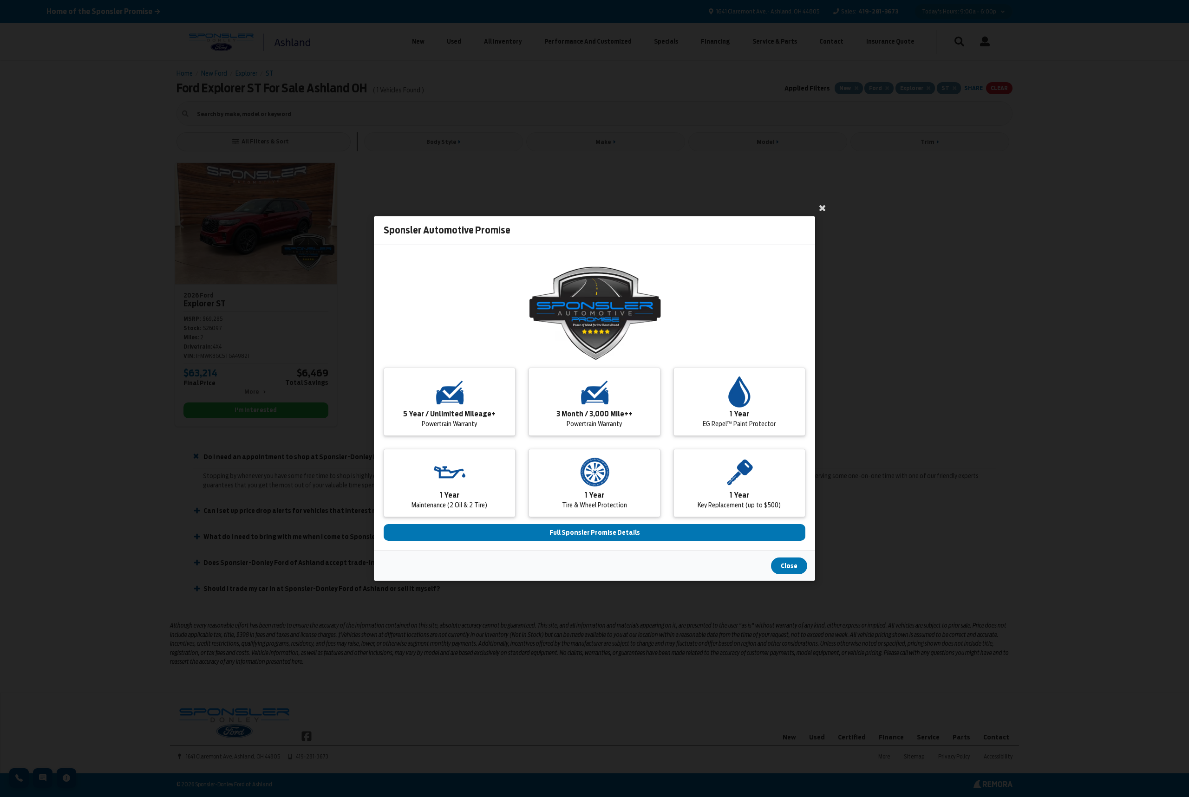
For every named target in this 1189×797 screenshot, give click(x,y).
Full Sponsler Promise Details (594, 532)
